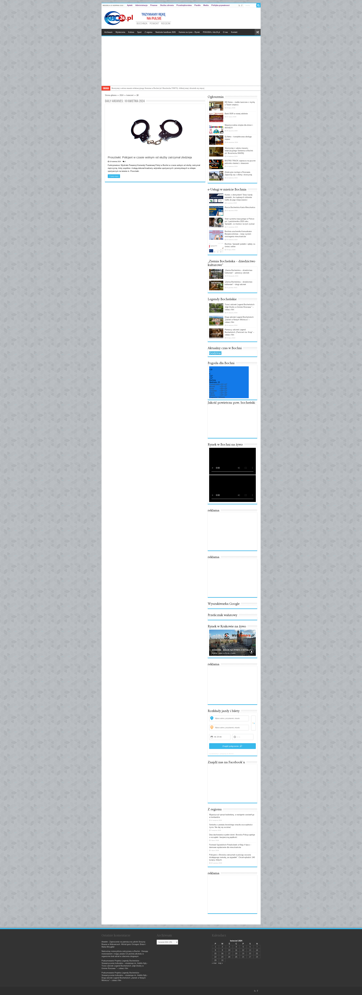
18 (236, 953)
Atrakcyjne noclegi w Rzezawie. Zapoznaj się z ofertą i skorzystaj (136, 88)
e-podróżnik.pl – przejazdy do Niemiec (221, 753)
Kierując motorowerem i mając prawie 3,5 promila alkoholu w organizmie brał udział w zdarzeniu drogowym (125, 953)
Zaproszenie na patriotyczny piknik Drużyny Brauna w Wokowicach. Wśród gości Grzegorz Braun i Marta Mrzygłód (124, 944)
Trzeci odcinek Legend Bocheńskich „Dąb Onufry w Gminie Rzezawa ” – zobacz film (239, 307)
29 (215, 960)
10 (229, 950)
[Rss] (239, 5)
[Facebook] (242, 5)
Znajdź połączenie (230, 746)
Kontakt (234, 32)
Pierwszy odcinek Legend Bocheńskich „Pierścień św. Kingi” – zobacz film (239, 332)
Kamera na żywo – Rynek (189, 32)
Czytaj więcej (113, 176)
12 (243, 950)
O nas (225, 32)
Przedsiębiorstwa (184, 5)
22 (215, 957)
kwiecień (129, 95)
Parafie (197, 5)
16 (222, 953)
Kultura (131, 32)
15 (215, 953)
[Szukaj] (258, 5)
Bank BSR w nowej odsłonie (236, 114)
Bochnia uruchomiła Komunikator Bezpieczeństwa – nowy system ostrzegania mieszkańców (238, 234)
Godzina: (215, 353)
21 (257, 953)
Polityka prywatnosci (220, 5)
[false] (253, 723)
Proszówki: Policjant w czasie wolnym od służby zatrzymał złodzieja (150, 157)
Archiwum (108, 32)
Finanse (153, 5)
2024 (121, 95)
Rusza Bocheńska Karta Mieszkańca (240, 207)
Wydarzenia (120, 32)
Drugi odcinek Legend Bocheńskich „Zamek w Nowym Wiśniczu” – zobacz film (239, 319)
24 (229, 957)
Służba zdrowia (167, 5)
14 (257, 950)
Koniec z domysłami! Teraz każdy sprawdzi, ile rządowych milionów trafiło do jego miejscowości (239, 197)
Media (206, 5)
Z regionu (148, 32)
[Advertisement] (181, 64)
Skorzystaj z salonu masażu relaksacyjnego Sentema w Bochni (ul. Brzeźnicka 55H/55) (239, 150)
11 (236, 950)
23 (222, 957)
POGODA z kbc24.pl (211, 32)
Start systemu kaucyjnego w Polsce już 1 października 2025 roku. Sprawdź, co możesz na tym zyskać (240, 221)
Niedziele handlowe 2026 (165, 32)
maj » (220, 963)
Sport (139, 32)
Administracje (141, 5)
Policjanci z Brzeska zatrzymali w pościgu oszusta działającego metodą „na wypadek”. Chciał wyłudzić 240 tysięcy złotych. (232, 857)
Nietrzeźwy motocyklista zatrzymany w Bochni (121, 951)
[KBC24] (138, 17)
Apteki (129, 5)
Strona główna (111, 95)
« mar (214, 963)
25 (236, 957)
